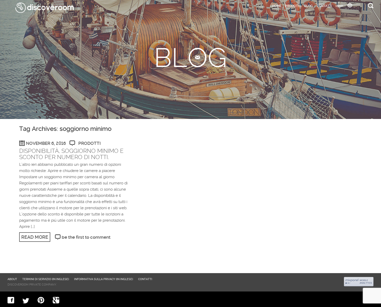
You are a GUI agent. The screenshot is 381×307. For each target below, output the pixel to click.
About (12, 279)
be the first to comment (86, 237)
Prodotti (292, 6)
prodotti (89, 143)
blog (308, 6)
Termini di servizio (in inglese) (45, 279)
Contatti (324, 6)
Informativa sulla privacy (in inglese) (103, 279)
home (276, 6)
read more (34, 237)
